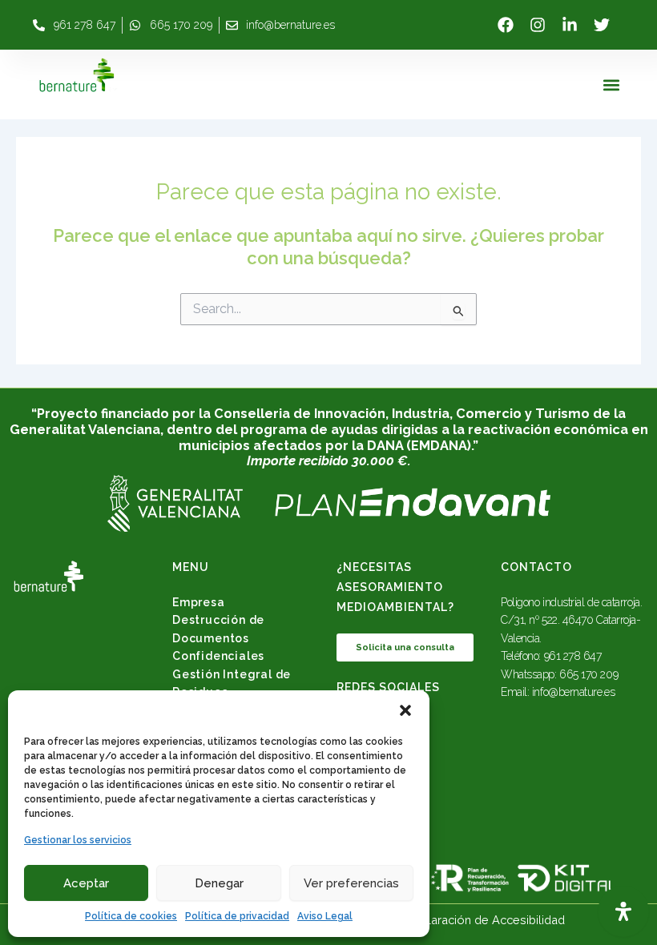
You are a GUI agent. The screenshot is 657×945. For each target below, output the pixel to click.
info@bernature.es (573, 692)
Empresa (198, 602)
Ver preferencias (351, 883)
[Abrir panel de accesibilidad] (623, 911)
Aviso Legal (325, 916)
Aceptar (86, 883)
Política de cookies (131, 916)
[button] (405, 710)
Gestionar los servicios (77, 840)
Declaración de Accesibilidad (485, 920)
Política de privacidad (237, 916)
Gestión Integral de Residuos (231, 683)
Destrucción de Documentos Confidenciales (218, 637)
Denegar (219, 883)
